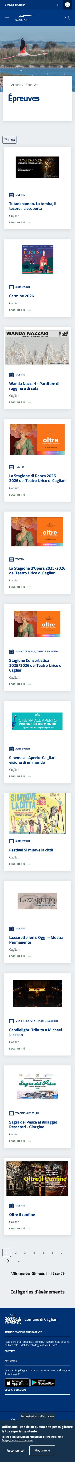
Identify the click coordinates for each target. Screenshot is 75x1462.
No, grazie (42, 1450)
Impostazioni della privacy (37, 1416)
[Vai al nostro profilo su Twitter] (22, 1399)
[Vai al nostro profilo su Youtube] (29, 1399)
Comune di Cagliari (15, 4)
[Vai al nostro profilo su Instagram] (14, 1399)
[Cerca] (67, 17)
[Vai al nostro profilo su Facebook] (7, 1399)
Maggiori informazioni (17, 1440)
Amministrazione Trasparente (23, 1332)
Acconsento (15, 1450)
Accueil (16, 84)
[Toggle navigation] (7, 17)
